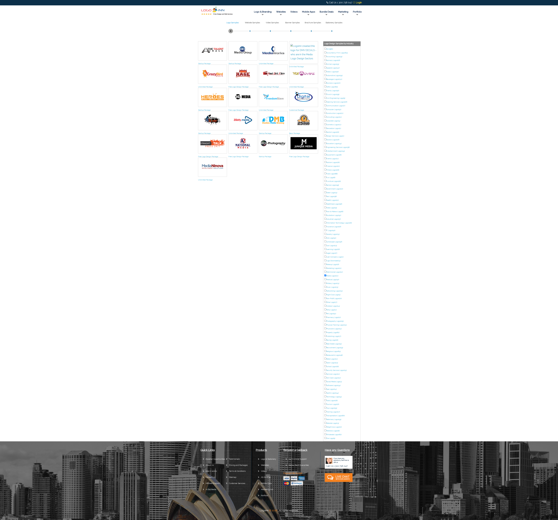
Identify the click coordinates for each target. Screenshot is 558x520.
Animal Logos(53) (332, 64)
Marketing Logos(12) (333, 268)
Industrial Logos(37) (333, 219)
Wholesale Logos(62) (334, 435)
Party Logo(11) (331, 310)
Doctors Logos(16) (332, 140)
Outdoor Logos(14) (333, 306)
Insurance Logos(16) (333, 227)
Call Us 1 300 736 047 (340, 2)
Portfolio (357, 11)
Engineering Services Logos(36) (338, 147)
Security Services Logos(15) (336, 370)
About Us (210, 465)
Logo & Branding (263, 11)
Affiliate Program (213, 483)
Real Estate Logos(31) (334, 344)
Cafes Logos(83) (332, 87)
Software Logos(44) (333, 385)
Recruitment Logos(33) (334, 348)
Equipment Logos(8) (333, 155)
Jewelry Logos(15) (332, 234)
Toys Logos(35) (331, 408)
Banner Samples (292, 23)
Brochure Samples (313, 23)
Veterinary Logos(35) (333, 419)
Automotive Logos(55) (334, 75)
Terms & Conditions (237, 471)
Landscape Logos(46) (334, 242)
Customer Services (237, 483)
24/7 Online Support (298, 459)
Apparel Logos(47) (333, 68)
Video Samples (272, 23)
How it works (211, 471)
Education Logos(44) (333, 144)
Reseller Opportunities (215, 459)
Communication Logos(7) (335, 106)
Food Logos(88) (332, 174)
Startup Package (204, 64)
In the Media (211, 489)
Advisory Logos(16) (333, 60)
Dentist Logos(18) (332, 132)
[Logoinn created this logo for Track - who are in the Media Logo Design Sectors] (212, 57)
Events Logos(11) (332, 159)
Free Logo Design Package (238, 87)
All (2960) (329, 49)
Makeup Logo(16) (332, 264)
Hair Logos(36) (331, 196)
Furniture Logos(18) (333, 181)
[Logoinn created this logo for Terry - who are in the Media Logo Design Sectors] (273, 57)
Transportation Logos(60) (335, 416)
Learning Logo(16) (333, 249)
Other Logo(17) (331, 302)
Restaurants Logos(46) (334, 355)
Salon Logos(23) (332, 363)
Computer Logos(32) (333, 109)
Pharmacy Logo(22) (333, 317)
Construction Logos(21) (334, 113)
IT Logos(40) (330, 230)
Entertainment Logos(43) (335, 151)
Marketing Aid (267, 489)
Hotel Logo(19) (331, 208)
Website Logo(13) (332, 423)
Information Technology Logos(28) (339, 223)
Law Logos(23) (331, 246)
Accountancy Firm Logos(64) (337, 53)
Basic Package (294, 133)
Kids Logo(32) (331, 238)
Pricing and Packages (238, 465)
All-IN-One (265, 477)
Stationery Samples (334, 23)
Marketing (343, 11)
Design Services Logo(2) (335, 136)
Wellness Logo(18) (333, 431)
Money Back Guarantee (299, 465)
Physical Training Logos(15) (336, 325)
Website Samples (252, 23)
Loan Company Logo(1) (335, 257)
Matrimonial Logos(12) (334, 272)
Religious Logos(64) (333, 351)
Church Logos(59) (332, 94)
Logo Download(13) (333, 261)
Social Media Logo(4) (334, 382)
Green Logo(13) (331, 193)
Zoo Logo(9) (330, 438)
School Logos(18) (332, 367)
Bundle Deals (326, 11)
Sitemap (232, 477)
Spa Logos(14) (331, 389)
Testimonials (234, 459)
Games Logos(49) (332, 185)
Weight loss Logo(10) (334, 427)
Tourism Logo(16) (332, 404)
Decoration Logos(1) (333, 128)
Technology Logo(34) (334, 397)
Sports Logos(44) (332, 393)
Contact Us (210, 477)
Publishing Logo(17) (333, 336)
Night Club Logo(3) (333, 295)
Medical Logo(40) (332, 280)
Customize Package (296, 110)
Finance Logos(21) (333, 166)
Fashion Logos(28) (333, 162)
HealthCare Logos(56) (334, 204)
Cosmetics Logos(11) (333, 125)
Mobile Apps (308, 11)
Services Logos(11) (333, 374)
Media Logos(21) (332, 276)
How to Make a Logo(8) (334, 212)
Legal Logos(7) (331, 253)
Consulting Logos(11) (334, 117)
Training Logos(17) (333, 412)
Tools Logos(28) (332, 401)
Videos (293, 11)
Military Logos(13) (332, 283)
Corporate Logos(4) (333, 121)
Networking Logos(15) (334, 291)
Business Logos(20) (333, 83)
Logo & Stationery (268, 459)
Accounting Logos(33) (334, 57)
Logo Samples (232, 23)
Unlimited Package (266, 64)
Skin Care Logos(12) (333, 378)
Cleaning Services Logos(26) (336, 102)
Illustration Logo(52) (333, 215)
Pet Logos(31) (331, 314)
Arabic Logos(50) (332, 72)
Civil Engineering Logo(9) (335, 98)
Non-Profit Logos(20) (334, 298)
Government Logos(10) (334, 189)
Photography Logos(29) (335, 321)
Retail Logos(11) (332, 359)
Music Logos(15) (332, 287)
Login (359, 2)
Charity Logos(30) (332, 91)
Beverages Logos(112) (334, 79)
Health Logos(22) (332, 200)
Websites (281, 11)
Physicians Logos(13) (333, 329)
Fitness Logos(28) (332, 170)
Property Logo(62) (332, 332)
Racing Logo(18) (332, 340)
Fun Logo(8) (330, 178)
